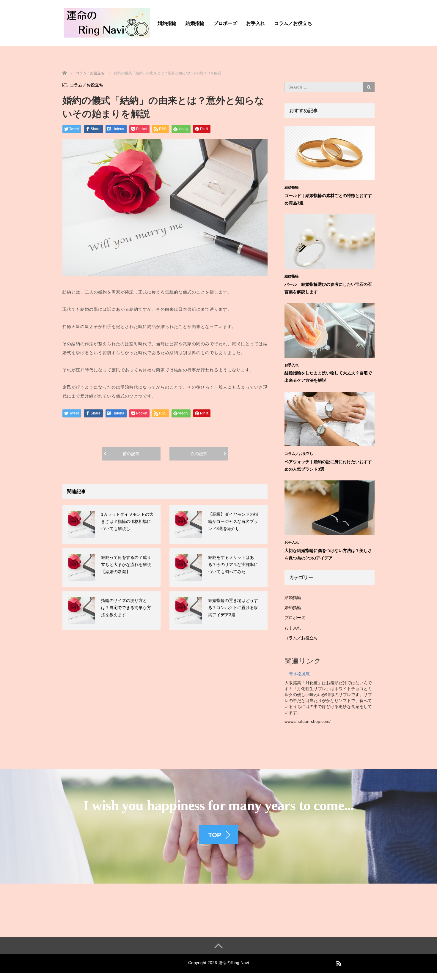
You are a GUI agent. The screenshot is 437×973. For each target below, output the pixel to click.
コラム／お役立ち (293, 23)
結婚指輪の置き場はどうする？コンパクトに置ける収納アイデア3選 (233, 607)
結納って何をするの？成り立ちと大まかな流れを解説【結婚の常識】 (126, 564)
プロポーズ (225, 23)
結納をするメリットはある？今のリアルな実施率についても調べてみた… (233, 564)
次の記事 (199, 453)
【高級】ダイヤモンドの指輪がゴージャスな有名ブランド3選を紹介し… (233, 521)
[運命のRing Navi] (107, 22)
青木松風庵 (299, 673)
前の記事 (131, 453)
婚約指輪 (167, 23)
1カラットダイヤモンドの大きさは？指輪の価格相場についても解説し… (127, 521)
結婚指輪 (195, 23)
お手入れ (255, 23)
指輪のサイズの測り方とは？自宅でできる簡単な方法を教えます (126, 607)
